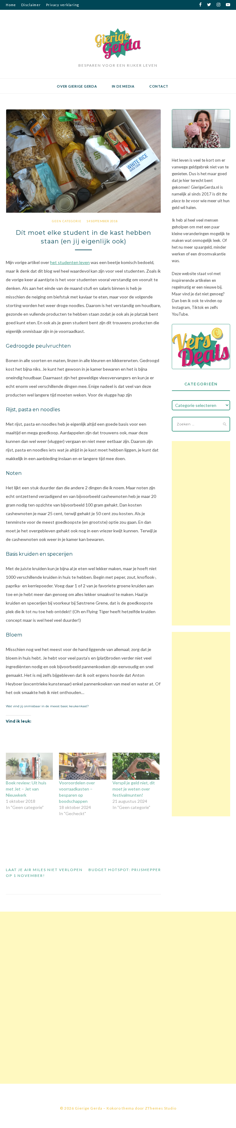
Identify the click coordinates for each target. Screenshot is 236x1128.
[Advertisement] (201, 533)
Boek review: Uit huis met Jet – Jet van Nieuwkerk (26, 789)
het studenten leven (70, 262)
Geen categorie (66, 221)
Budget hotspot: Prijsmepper (124, 869)
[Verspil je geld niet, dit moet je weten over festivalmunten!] (135, 766)
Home (11, 5)
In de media (123, 86)
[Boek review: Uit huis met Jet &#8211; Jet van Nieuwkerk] (29, 766)
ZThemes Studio (160, 1108)
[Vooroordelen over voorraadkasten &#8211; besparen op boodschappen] (82, 766)
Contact (158, 86)
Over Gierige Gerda (77, 86)
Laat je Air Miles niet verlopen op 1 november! (44, 872)
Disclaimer (31, 5)
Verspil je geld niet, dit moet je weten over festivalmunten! (133, 789)
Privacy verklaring (62, 5)
